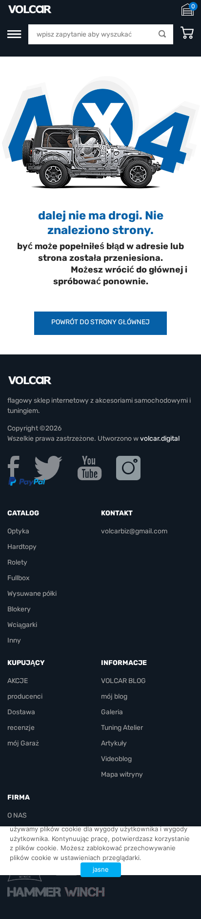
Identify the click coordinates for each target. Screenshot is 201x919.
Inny (14, 640)
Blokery (19, 609)
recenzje (21, 727)
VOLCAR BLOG (123, 681)
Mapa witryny (122, 774)
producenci (24, 696)
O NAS (17, 815)
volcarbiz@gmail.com (134, 531)
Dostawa (21, 712)
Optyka (18, 531)
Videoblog (116, 759)
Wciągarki (22, 625)
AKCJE (17, 681)
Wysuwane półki (32, 593)
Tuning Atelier (122, 727)
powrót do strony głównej (100, 322)
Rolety (17, 562)
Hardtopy (22, 547)
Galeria (112, 712)
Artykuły (114, 743)
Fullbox (18, 578)
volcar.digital (160, 438)
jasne (101, 869)
